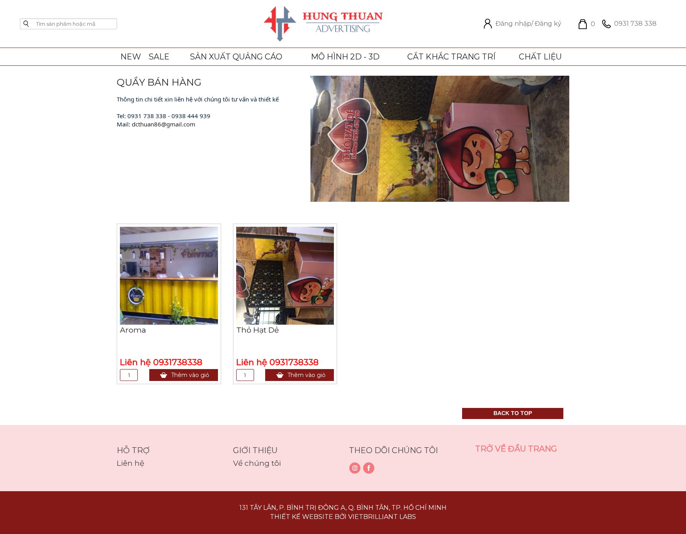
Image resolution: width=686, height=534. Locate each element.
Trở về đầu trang (516, 449)
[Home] (323, 23)
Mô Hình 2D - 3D (345, 56)
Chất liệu (540, 56)
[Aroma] (169, 275)
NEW (130, 56)
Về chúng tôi (257, 463)
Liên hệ (130, 463)
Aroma (133, 330)
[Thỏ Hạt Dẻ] (285, 275)
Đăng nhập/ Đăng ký (528, 24)
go (26, 24)
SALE (159, 56)
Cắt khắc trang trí (451, 56)
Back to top (512, 413)
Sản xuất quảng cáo (236, 56)
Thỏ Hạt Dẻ (257, 330)
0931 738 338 (635, 23)
